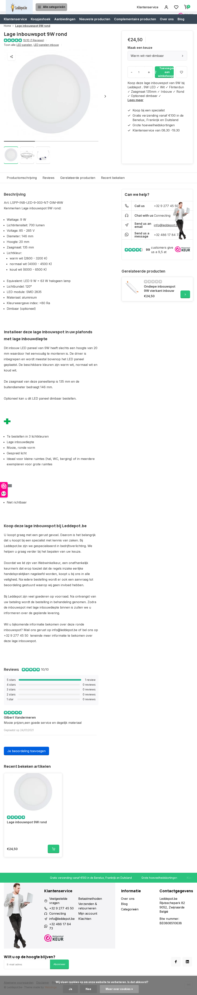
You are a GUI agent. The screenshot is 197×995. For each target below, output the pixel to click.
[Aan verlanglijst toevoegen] (56, 779)
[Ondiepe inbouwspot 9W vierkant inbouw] (132, 287)
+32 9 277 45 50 (166, 206)
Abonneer (59, 964)
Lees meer (136, 100)
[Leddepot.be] (19, 7)
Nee (88, 989)
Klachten (84, 919)
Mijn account (87, 913)
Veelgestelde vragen (58, 901)
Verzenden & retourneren (87, 906)
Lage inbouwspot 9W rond (32, 25)
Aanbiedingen (64, 19)
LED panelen (25, 44)
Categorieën (130, 909)
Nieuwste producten (94, 19)
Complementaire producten (135, 19)
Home (7, 25)
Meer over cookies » (119, 989)
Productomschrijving (22, 178)
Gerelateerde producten (77, 178)
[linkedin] (187, 961)
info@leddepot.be (166, 225)
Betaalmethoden (90, 899)
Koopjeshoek (40, 19)
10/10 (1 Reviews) (33, 40)
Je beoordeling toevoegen (26, 751)
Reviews (48, 178)
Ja (70, 989)
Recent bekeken (113, 178)
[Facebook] (176, 961)
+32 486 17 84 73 (167, 235)
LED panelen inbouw (46, 44)
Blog (181, 19)
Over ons (167, 19)
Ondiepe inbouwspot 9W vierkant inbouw (159, 289)
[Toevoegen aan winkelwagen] (53, 849)
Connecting (162, 215)
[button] (105, 96)
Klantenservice (147, 7)
